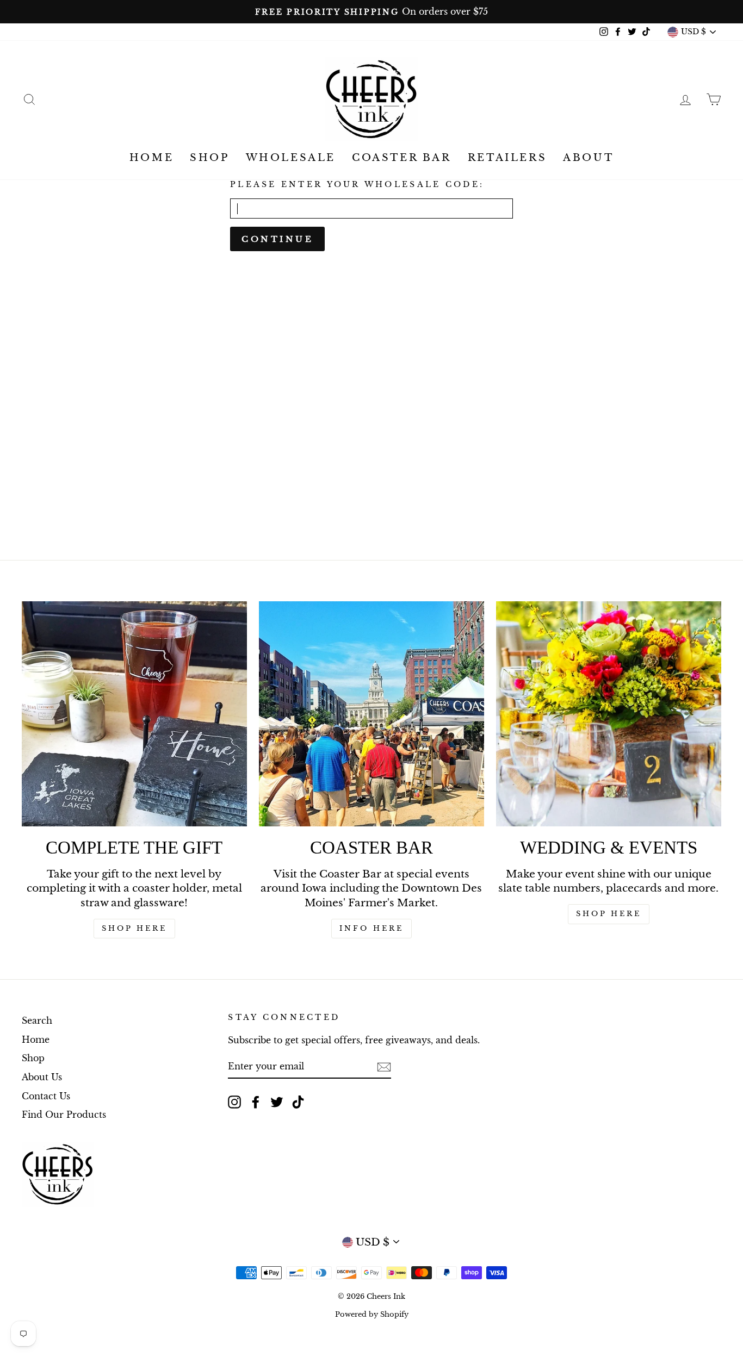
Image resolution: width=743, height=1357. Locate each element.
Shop (209, 158)
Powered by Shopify (371, 1314)
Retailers (507, 158)
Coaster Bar (401, 158)
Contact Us (46, 1096)
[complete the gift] (134, 713)
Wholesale (291, 158)
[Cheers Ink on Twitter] (276, 1102)
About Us (42, 1077)
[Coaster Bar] (371, 713)
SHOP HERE (134, 928)
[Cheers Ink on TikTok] (298, 1102)
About (588, 158)
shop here (608, 913)
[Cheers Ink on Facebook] (255, 1102)
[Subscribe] (384, 1067)
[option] (371, 11)
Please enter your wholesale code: (357, 184)
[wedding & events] (608, 713)
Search (37, 1020)
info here (371, 928)
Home (151, 158)
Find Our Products (64, 1114)
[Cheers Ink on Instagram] (234, 1102)
